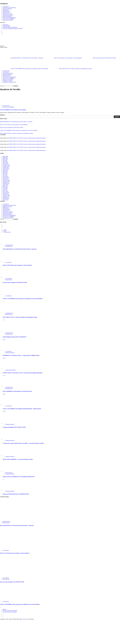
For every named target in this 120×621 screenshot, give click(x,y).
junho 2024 (5, 187)
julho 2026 (5, 157)
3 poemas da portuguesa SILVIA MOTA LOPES (14, 427)
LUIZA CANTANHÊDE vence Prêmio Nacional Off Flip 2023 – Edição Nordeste (22, 408)
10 (3, 411)
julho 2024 (5, 186)
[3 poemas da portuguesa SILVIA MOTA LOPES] (8, 423)
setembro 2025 (6, 168)
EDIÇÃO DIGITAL (7, 9)
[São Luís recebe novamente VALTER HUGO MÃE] (8, 277)
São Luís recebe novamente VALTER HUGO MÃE (104, 58)
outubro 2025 (6, 167)
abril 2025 (5, 175)
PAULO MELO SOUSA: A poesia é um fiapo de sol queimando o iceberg (75, 68)
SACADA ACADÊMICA (9, 19)
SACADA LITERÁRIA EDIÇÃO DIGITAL (13, 28)
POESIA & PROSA (7, 16)
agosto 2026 (5, 156)
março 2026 (5, 162)
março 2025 (5, 176)
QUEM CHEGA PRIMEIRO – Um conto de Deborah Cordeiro (18, 459)
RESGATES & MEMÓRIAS (9, 17)
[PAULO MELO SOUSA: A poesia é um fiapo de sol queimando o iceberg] (8, 312)
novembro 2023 (6, 196)
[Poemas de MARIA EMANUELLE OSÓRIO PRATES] (8, 490)
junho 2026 (5, 158)
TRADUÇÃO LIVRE (8, 20)
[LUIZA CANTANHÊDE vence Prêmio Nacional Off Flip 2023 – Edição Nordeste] (8, 404)
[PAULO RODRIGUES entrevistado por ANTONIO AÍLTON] (8, 386)
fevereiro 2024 (6, 192)
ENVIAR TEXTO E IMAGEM (10, 27)
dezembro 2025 (6, 165)
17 (3, 375)
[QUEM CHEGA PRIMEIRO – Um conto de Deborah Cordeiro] (8, 455)
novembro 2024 (6, 181)
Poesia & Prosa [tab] (7, 232)
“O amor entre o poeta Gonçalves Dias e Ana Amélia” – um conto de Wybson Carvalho (23, 443)
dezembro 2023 (6, 194)
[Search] (0, 84)
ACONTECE (6, 6)
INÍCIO (4, 609)
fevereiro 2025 (6, 177)
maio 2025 (5, 173)
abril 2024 (5, 190)
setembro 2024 (6, 183)
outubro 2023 (6, 197)
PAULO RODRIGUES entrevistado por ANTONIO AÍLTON (17, 391)
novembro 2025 (6, 166)
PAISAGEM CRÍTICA (8, 15)
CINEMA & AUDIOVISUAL (9, 7)
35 (3, 339)
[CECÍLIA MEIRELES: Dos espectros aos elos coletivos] (10, 103)
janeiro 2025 (5, 178)
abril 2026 (5, 161)
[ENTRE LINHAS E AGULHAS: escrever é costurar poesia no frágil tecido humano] (8, 368)
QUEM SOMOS (6, 26)
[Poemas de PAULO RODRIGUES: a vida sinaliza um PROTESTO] (8, 471)
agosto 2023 (5, 199)
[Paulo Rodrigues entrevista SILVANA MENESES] (8, 331)
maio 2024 (5, 188)
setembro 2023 (6, 198)
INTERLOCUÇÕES (7, 14)
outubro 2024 (6, 182)
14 (3, 394)
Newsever (25, 619)
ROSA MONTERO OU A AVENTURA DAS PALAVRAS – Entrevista (27, 58)
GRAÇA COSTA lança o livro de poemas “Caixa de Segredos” (68, 58)
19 (3, 358)
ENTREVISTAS (6, 11)
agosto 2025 (5, 170)
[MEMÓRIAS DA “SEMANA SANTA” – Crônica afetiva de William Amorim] (8, 350)
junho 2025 (5, 172)
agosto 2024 (5, 185)
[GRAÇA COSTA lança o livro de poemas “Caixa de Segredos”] (8, 261)
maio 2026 (5, 160)
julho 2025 (5, 171)
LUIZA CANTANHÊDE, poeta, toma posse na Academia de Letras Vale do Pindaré (29, 68)
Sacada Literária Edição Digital (9, 611)
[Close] (0, 0)
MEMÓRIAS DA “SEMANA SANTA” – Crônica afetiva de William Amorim (21, 355)
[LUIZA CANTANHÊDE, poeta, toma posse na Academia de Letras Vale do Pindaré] (8, 294)
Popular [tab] (4, 230)
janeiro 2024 (5, 193)
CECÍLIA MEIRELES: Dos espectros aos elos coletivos (13, 109)
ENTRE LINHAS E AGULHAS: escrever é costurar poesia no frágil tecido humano (27, 138)
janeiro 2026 (5, 163)
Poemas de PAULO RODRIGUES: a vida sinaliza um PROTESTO (18, 476)
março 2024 (5, 191)
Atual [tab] (5, 229)
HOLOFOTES (6, 12)
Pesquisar (2, 114)
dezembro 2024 (6, 180)
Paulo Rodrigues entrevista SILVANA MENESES (14, 336)
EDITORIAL (6, 10)
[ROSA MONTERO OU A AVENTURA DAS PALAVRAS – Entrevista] (8, 243)
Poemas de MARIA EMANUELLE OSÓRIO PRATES (16, 494)
